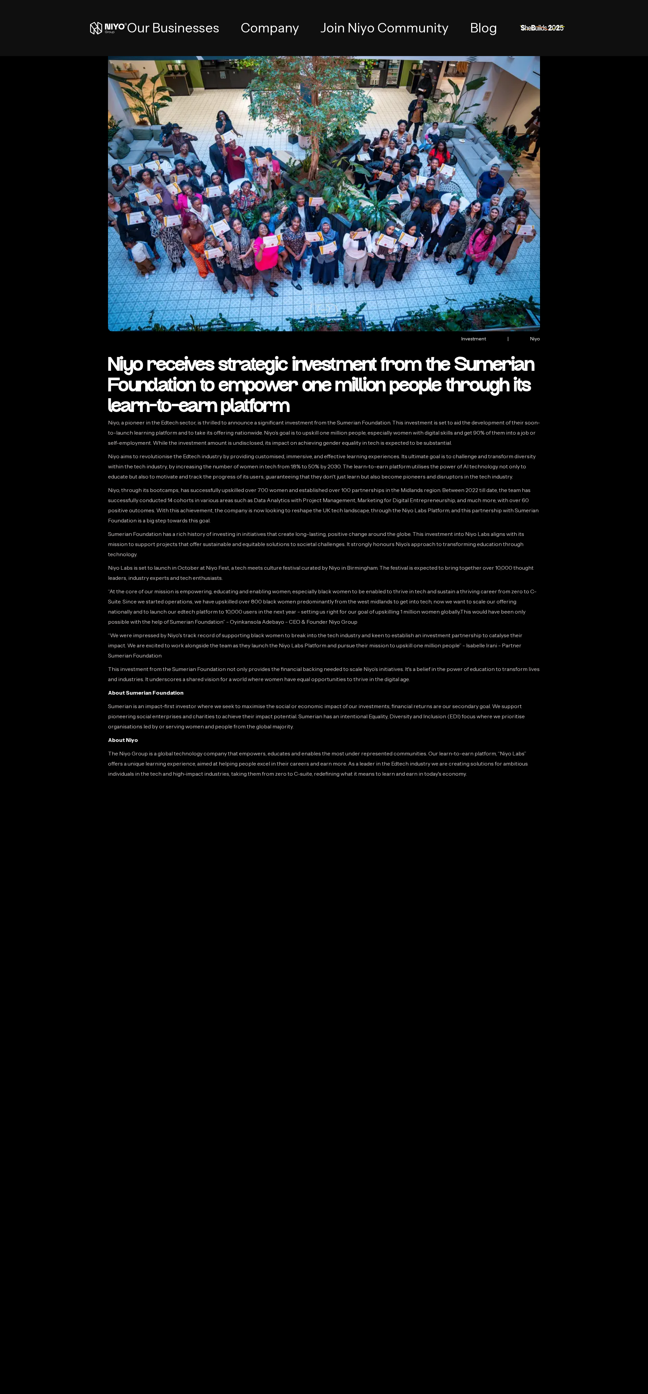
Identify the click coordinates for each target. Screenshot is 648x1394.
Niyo (113, 422)
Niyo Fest (217, 567)
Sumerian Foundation (135, 534)
